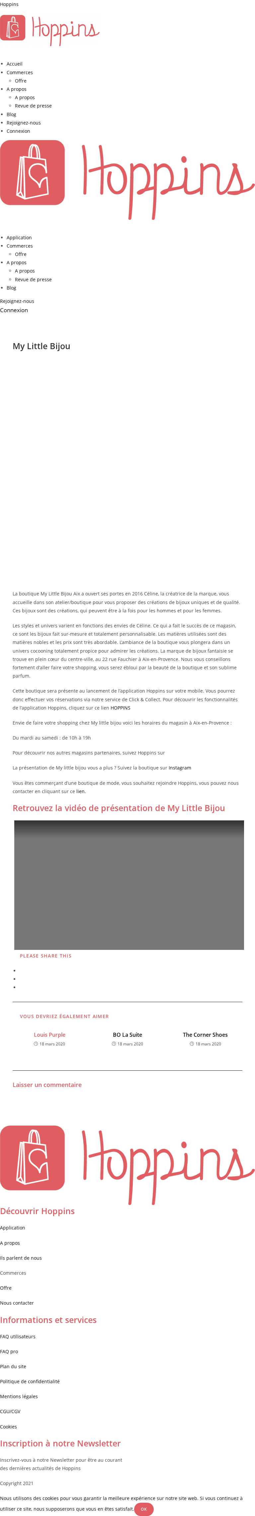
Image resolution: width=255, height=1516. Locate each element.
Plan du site (13, 1366)
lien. (81, 791)
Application (19, 237)
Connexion (18, 131)
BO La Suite (127, 1034)
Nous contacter (17, 1303)
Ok (144, 1509)
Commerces (20, 72)
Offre (21, 81)
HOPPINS (120, 708)
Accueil (15, 64)
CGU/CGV (10, 1411)
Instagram (180, 767)
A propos (17, 89)
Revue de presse (33, 106)
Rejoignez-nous (24, 122)
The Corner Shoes (205, 1034)
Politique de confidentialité (30, 1381)
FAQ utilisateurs (18, 1336)
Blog (11, 114)
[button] (17, 301)
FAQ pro (9, 1351)
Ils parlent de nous (21, 1258)
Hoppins (9, 4)
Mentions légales (19, 1396)
